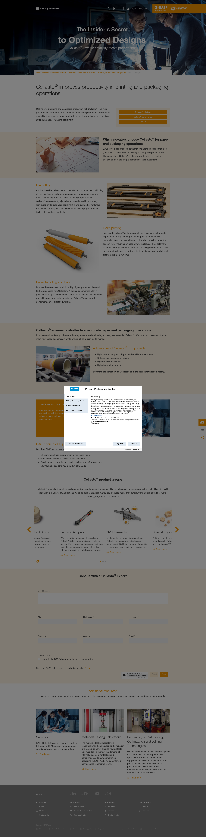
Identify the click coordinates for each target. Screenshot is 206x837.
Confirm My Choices (76, 444)
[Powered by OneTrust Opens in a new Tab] (133, 450)
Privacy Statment (96, 415)
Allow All (134, 444)
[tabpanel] (115, 411)
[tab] (76, 396)
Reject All (120, 444)
